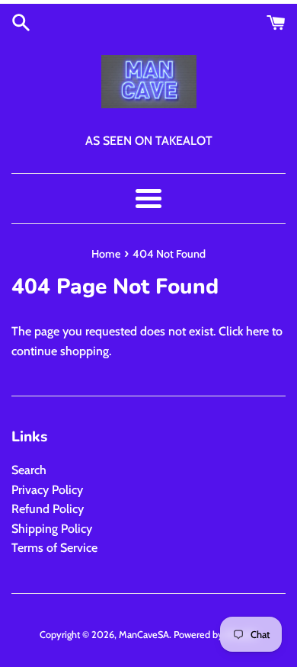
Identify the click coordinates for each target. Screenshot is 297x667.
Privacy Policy (47, 490)
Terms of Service (54, 547)
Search (28, 470)
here (257, 331)
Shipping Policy (51, 528)
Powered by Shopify (215, 634)
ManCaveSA (144, 634)
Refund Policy (47, 509)
